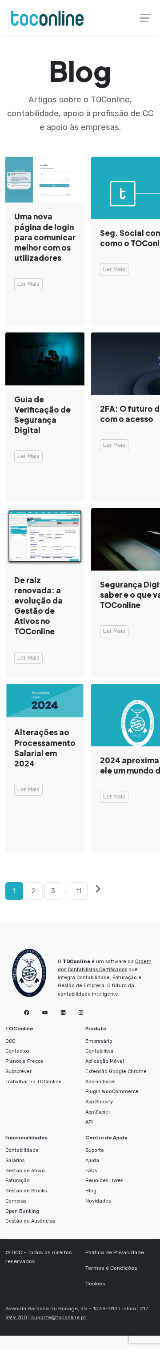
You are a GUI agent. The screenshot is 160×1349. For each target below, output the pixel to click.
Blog (90, 1191)
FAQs (91, 1171)
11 (78, 891)
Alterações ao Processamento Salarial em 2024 (45, 747)
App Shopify (99, 1102)
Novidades (98, 1201)
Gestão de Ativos (25, 1171)
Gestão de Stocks (26, 1191)
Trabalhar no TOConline (33, 1082)
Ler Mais (28, 283)
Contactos (17, 1051)
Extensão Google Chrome (116, 1071)
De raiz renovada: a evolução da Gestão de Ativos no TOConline (38, 605)
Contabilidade (22, 1150)
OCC (10, 1041)
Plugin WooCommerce (112, 1091)
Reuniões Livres (104, 1180)
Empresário (98, 1041)
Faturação (17, 1180)
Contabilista (99, 1051)
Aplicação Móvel (104, 1061)
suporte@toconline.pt (58, 1317)
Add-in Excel (100, 1082)
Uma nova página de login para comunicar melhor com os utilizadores (45, 237)
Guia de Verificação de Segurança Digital (42, 414)
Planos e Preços (24, 1061)
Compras (15, 1201)
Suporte (94, 1150)
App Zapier (97, 1112)
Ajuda (92, 1160)
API (89, 1122)
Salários (14, 1160)
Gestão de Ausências (30, 1221)
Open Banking (22, 1211)
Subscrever (18, 1071)
